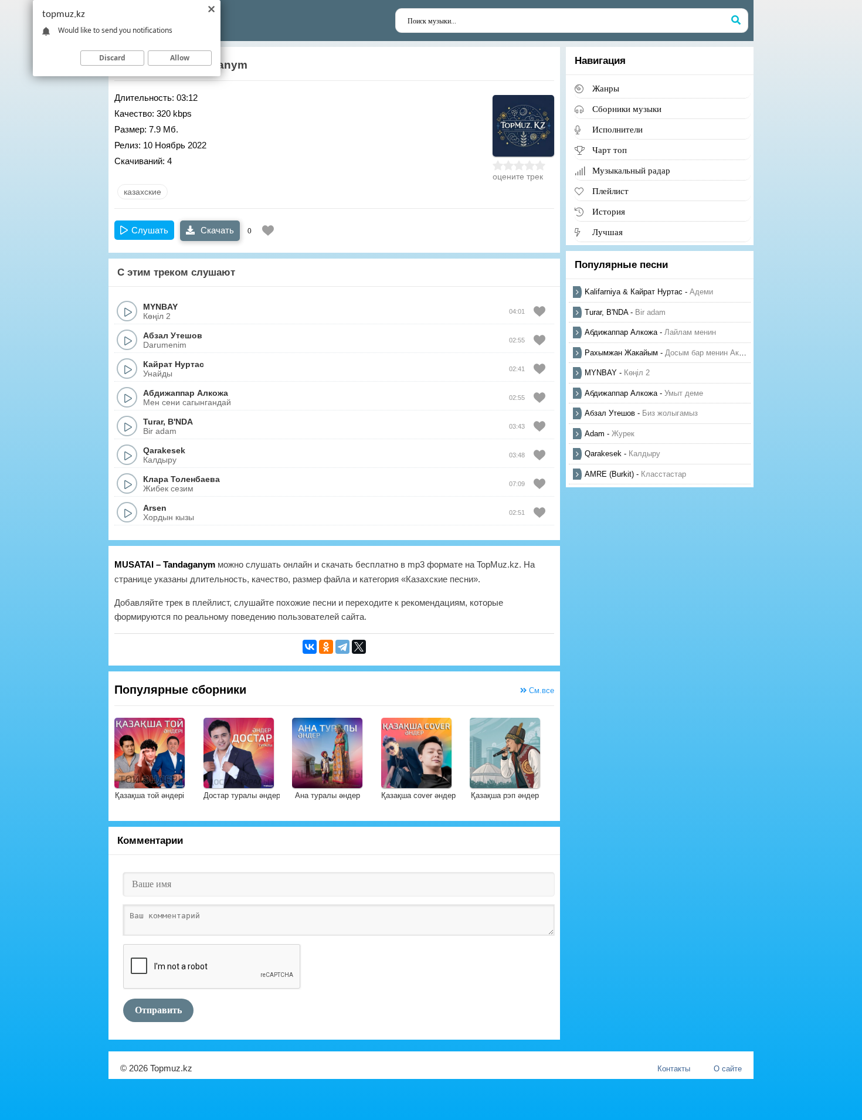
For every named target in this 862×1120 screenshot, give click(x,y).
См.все (540, 690)
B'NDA (180, 421)
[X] (359, 647)
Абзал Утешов (172, 335)
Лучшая (607, 232)
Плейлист (610, 190)
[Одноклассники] (326, 647)
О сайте (728, 1068)
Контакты (673, 1068)
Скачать (216, 230)
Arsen (155, 508)
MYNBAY (160, 306)
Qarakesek (164, 450)
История (608, 211)
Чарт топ (609, 149)
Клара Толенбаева (181, 479)
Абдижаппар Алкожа (185, 393)
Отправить (158, 1010)
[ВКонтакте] (310, 647)
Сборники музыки (626, 108)
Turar (153, 421)
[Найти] (736, 20)
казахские (142, 191)
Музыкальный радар (631, 170)
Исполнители (617, 129)
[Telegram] (342, 647)
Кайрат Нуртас (173, 364)
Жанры (605, 88)
